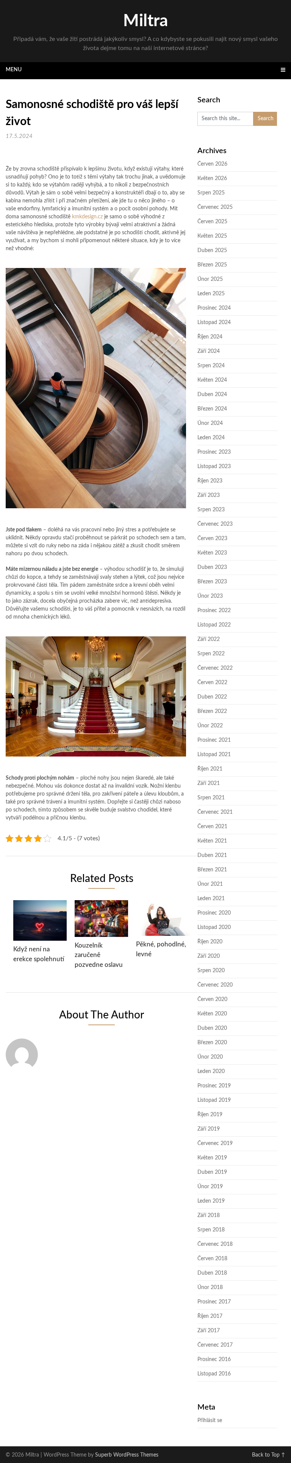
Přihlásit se (209, 1420)
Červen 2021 (212, 826)
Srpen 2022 (211, 653)
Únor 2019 (210, 1186)
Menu (14, 69)
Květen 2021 (212, 841)
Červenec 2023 (215, 524)
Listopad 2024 (214, 322)
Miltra (145, 21)
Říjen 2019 (209, 1114)
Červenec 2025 (215, 207)
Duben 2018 (212, 1273)
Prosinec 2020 (214, 913)
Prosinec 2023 (214, 452)
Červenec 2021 (215, 812)
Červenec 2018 (215, 1244)
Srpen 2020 (211, 970)
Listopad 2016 (214, 1374)
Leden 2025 (211, 293)
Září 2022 (208, 639)
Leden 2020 (211, 1071)
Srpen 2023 (211, 509)
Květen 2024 (212, 380)
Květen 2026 (212, 178)
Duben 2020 (212, 1028)
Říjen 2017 (209, 1316)
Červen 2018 (212, 1258)
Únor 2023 (210, 596)
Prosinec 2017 (214, 1302)
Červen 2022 (212, 682)
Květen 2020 (212, 1014)
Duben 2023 (212, 567)
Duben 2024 (212, 394)
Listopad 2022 (214, 625)
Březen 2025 (212, 265)
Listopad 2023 (214, 466)
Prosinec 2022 (214, 610)
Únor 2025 (210, 279)
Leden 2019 (211, 1201)
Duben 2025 (212, 250)
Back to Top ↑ (268, 1455)
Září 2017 (208, 1330)
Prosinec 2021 (214, 740)
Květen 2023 (212, 553)
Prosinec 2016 (214, 1359)
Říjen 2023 (209, 481)
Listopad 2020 (214, 927)
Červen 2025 (212, 221)
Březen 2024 (212, 409)
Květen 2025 (212, 236)
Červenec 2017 (215, 1345)
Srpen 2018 (211, 1230)
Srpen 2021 (211, 797)
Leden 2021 (211, 898)
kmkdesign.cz (87, 216)
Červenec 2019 (215, 1143)
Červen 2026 (212, 164)
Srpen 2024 (211, 365)
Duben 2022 (212, 697)
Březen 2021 (212, 869)
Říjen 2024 (209, 337)
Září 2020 (208, 956)
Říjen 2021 (209, 769)
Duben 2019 (212, 1172)
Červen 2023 (212, 538)
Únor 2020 (210, 1057)
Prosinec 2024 (214, 308)
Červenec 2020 (215, 985)
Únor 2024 (210, 423)
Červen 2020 (212, 999)
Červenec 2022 (215, 668)
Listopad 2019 (214, 1100)
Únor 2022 (210, 725)
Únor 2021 (210, 884)
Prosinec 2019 (214, 1086)
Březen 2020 (212, 1042)
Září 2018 (208, 1215)
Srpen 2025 (211, 193)
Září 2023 (208, 495)
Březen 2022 (212, 711)
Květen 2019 (212, 1158)
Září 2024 (208, 351)
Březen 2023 (212, 581)
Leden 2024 (211, 437)
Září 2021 (208, 783)
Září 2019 (208, 1129)
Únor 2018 (210, 1287)
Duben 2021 (212, 855)
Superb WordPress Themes (126, 1455)
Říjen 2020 (209, 942)
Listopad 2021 (214, 754)
